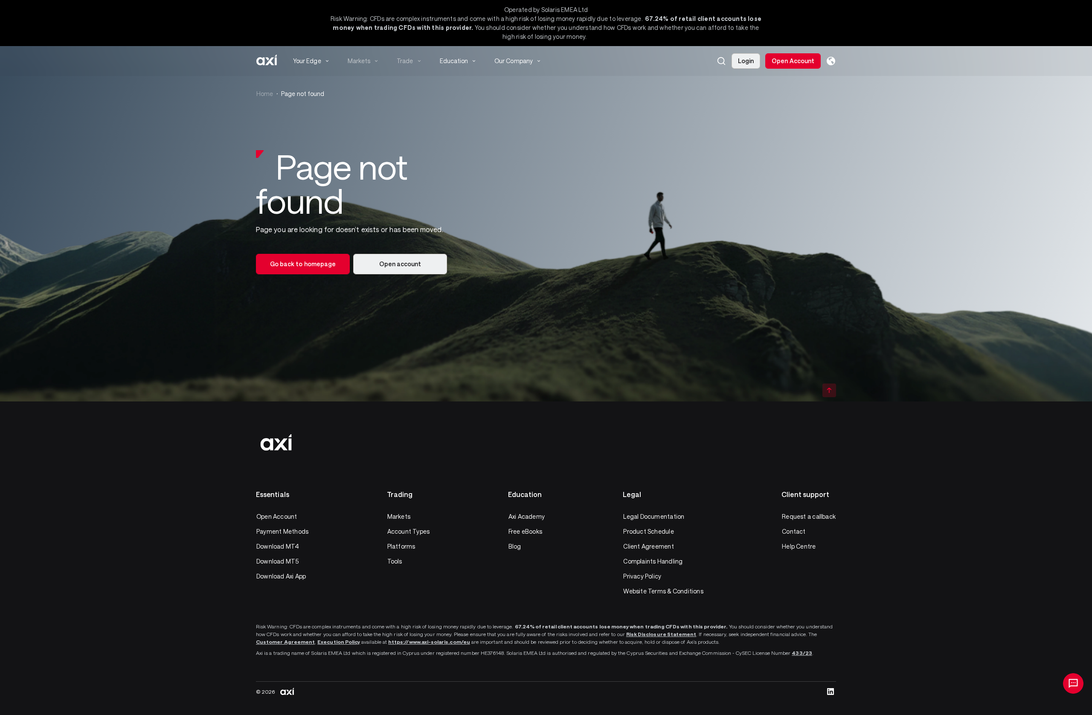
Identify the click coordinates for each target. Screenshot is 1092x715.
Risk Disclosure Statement (661, 634)
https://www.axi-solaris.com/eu (429, 642)
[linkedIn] (830, 691)
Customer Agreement (285, 642)
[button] (721, 61)
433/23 (802, 653)
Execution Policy (338, 642)
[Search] (721, 61)
